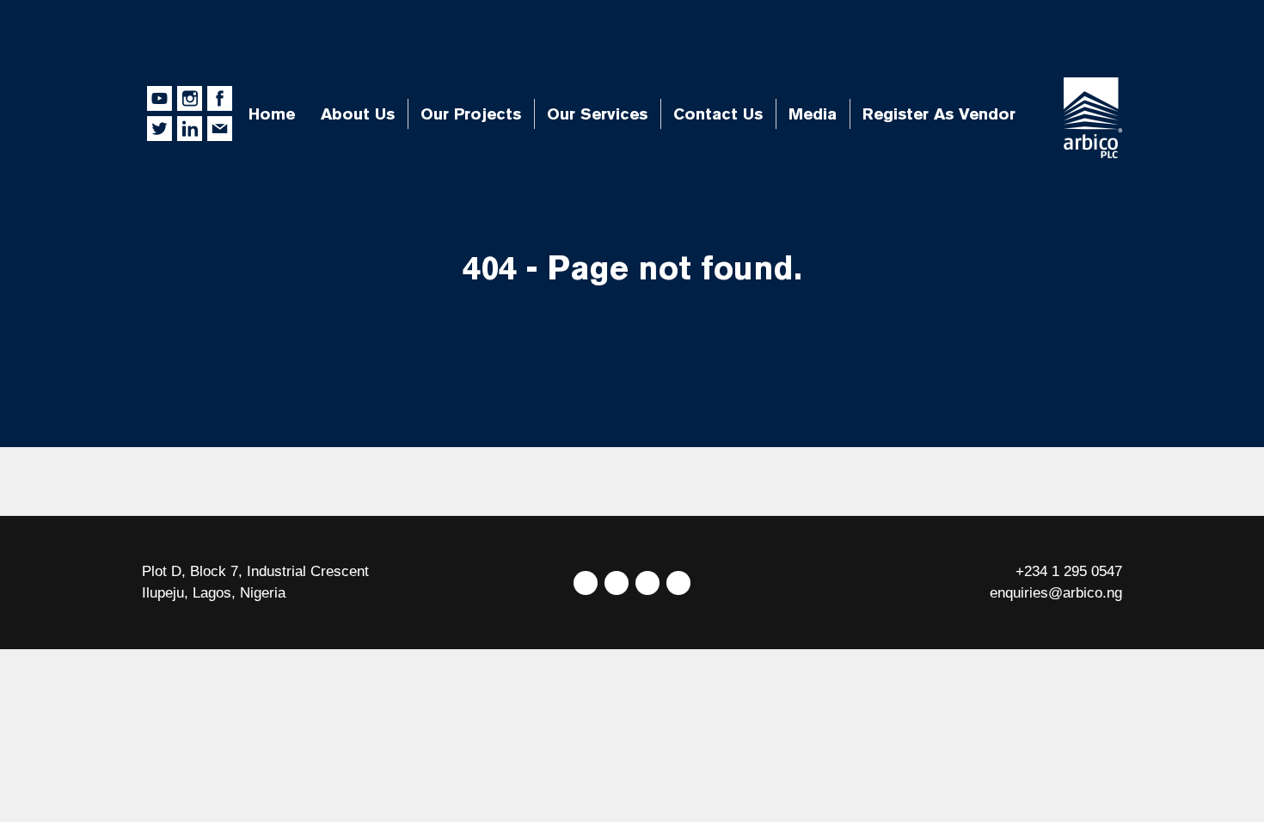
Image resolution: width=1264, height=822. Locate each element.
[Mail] (678, 583)
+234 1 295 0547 (1068, 571)
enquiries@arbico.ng (1056, 593)
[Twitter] (586, 583)
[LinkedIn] (647, 583)
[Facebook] (616, 583)
